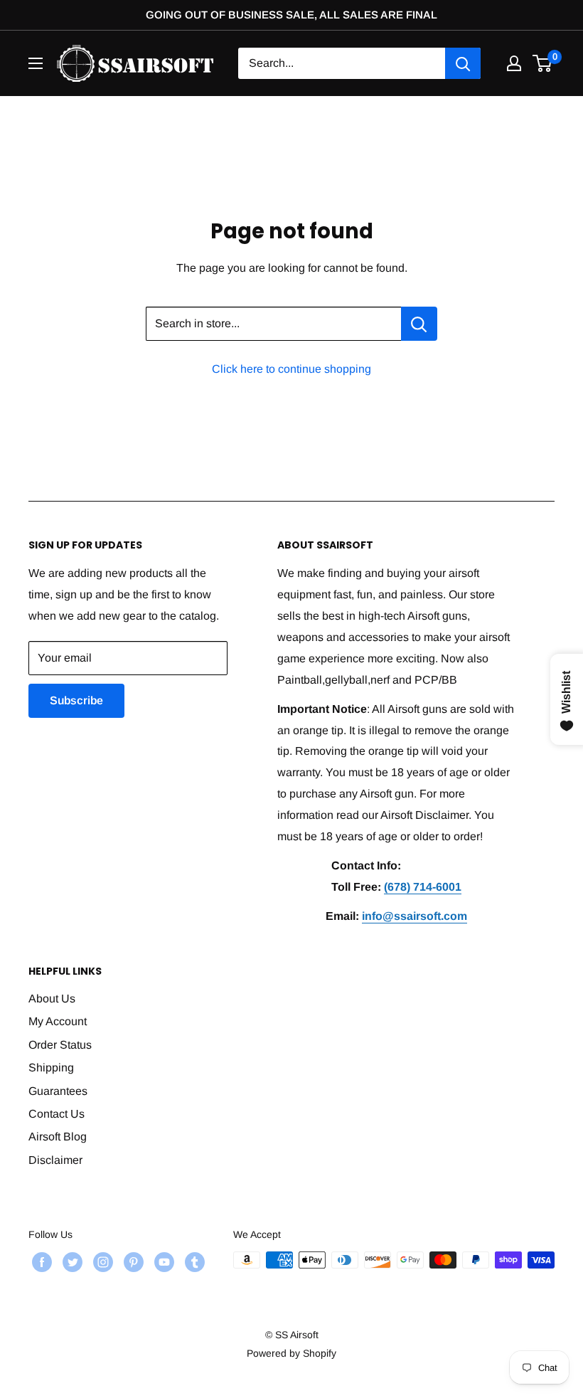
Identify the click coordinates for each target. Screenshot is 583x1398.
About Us (51, 998)
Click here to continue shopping (291, 369)
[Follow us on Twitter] (70, 1261)
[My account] (514, 63)
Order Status (60, 1045)
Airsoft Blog (57, 1136)
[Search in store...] (419, 324)
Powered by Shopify (291, 1353)
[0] (543, 63)
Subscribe (76, 700)
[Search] (463, 63)
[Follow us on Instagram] (101, 1261)
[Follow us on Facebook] (40, 1261)
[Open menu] (35, 63)
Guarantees (57, 1091)
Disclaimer (55, 1160)
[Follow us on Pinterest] (132, 1261)
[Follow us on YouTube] (162, 1261)
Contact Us (56, 1114)
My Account (57, 1021)
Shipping (51, 1067)
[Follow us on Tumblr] (193, 1261)
